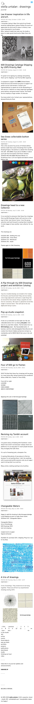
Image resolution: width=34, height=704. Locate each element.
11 (20, 628)
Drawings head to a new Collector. (12, 206)
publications (4, 648)
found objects (5, 640)
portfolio (3, 644)
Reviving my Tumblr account (14, 434)
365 (2, 634)
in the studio (5, 632)
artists (3, 636)
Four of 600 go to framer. (13, 365)
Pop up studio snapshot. (12, 312)
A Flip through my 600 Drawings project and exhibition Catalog (16, 284)
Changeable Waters (10, 506)
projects (3, 646)
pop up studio (5, 642)
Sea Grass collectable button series (15, 138)
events (3, 638)
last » (9, 630)
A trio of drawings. (10, 577)
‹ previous (11, 626)
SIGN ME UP (4, 669)
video (2, 656)
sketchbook (4, 650)
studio (3, 652)
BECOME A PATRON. (6, 689)
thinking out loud (6, 654)
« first (3, 626)
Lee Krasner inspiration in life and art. (15, 15)
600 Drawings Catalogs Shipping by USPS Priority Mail (16, 66)
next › (3, 630)
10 (16, 628)
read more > (4, 21)
